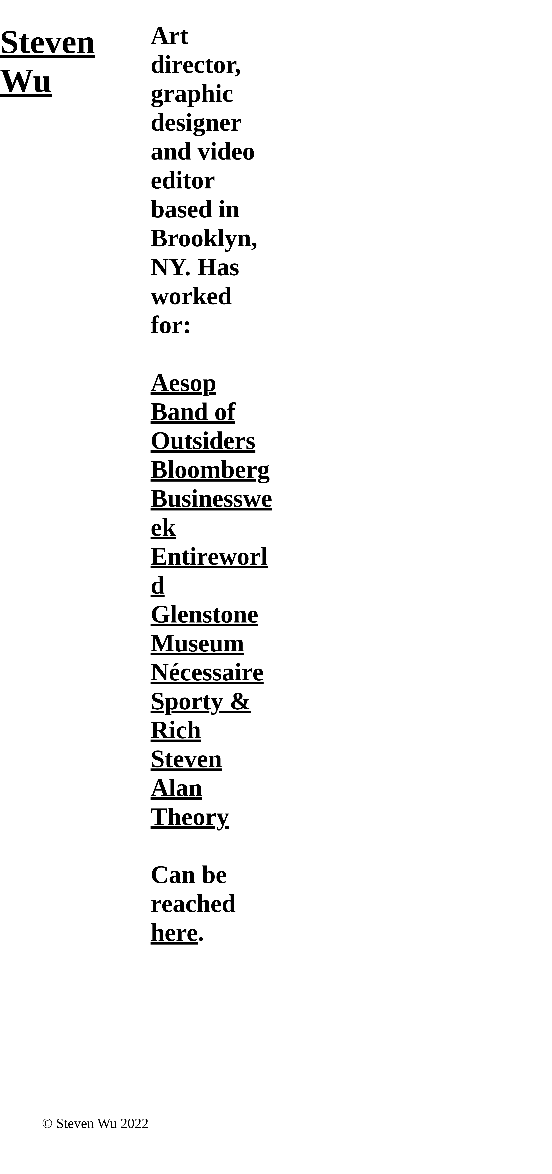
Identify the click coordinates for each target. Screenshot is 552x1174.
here (174, 932)
